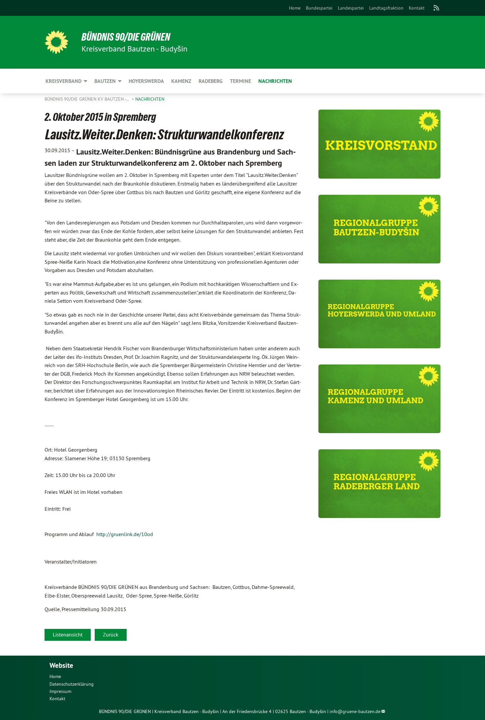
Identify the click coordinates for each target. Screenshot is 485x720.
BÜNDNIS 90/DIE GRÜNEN (125, 37)
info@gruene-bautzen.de (355, 711)
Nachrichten (149, 99)
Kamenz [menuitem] (181, 81)
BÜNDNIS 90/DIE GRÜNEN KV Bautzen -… (87, 99)
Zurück (110, 634)
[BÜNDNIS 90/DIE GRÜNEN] (56, 42)
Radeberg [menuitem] (211, 81)
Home (295, 8)
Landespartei (351, 8)
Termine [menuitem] (240, 81)
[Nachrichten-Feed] (437, 8)
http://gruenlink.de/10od (124, 534)
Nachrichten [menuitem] (275, 81)
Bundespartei (319, 8)
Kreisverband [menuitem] (63, 81)
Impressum (60, 691)
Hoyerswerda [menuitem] (146, 81)
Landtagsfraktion (386, 8)
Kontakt (417, 8)
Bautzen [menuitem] (105, 81)
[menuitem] (295, 8)
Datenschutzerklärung (71, 684)
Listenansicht (67, 634)
